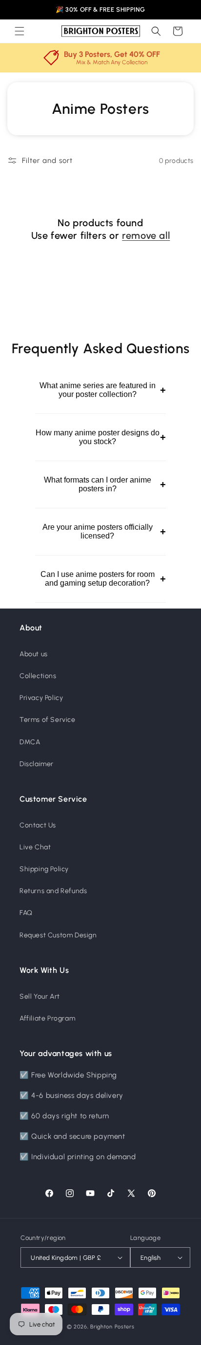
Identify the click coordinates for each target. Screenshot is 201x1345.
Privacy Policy (41, 698)
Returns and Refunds (53, 891)
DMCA (30, 742)
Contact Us (38, 825)
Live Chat (35, 847)
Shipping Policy (44, 869)
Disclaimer (37, 764)
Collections (38, 676)
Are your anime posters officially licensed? (103, 531)
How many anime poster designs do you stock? (100, 437)
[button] (19, 31)
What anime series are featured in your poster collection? (102, 389)
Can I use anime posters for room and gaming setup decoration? (102, 578)
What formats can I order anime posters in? (104, 484)
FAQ (26, 913)
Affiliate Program (47, 1018)
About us (34, 654)
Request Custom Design (58, 935)
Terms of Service (48, 720)
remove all (146, 235)
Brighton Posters (112, 1327)
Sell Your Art (40, 996)
